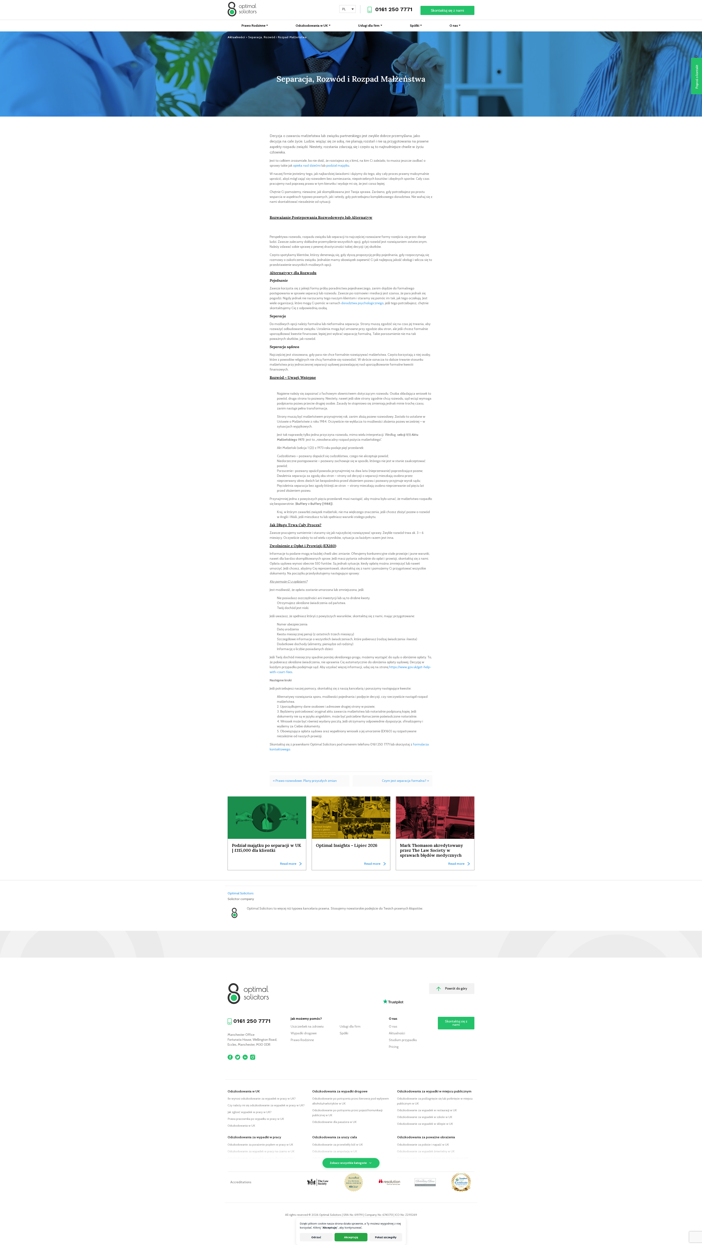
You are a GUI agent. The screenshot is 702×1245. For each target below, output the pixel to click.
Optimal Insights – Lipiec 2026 (346, 845)
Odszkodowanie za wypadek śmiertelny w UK (425, 1151)
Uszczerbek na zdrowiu (307, 1026)
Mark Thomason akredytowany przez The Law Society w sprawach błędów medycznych (431, 850)
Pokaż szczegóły (386, 1237)
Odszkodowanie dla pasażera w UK (334, 1122)
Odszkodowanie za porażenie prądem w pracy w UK (260, 1144)
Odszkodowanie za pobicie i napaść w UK (423, 1144)
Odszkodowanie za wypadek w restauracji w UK (427, 1110)
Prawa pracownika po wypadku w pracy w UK (256, 1119)
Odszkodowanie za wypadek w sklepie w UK (425, 1124)
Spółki (414, 26)
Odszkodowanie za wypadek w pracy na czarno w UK (261, 1151)
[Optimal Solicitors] (242, 9)
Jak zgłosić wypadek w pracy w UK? (249, 1112)
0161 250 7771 (393, 9)
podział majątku (337, 166)
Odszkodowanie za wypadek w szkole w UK (424, 1117)
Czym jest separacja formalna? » (405, 781)
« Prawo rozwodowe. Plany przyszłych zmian (305, 781)
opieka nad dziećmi (307, 166)
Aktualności (397, 1033)
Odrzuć (316, 1237)
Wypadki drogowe (304, 1033)
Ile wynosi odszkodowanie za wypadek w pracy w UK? (262, 1098)
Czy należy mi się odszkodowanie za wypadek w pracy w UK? (266, 1105)
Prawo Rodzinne (253, 26)
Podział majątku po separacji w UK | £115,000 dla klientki (266, 848)
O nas (454, 26)
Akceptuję (351, 1237)
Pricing (394, 1047)
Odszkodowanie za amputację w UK (334, 1151)
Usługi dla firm (369, 26)
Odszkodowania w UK (312, 26)
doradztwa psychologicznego (362, 303)
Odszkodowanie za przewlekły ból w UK (337, 1144)
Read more (288, 863)
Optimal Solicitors (241, 893)
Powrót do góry (455, 988)
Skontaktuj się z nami (447, 10)
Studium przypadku (403, 1040)
